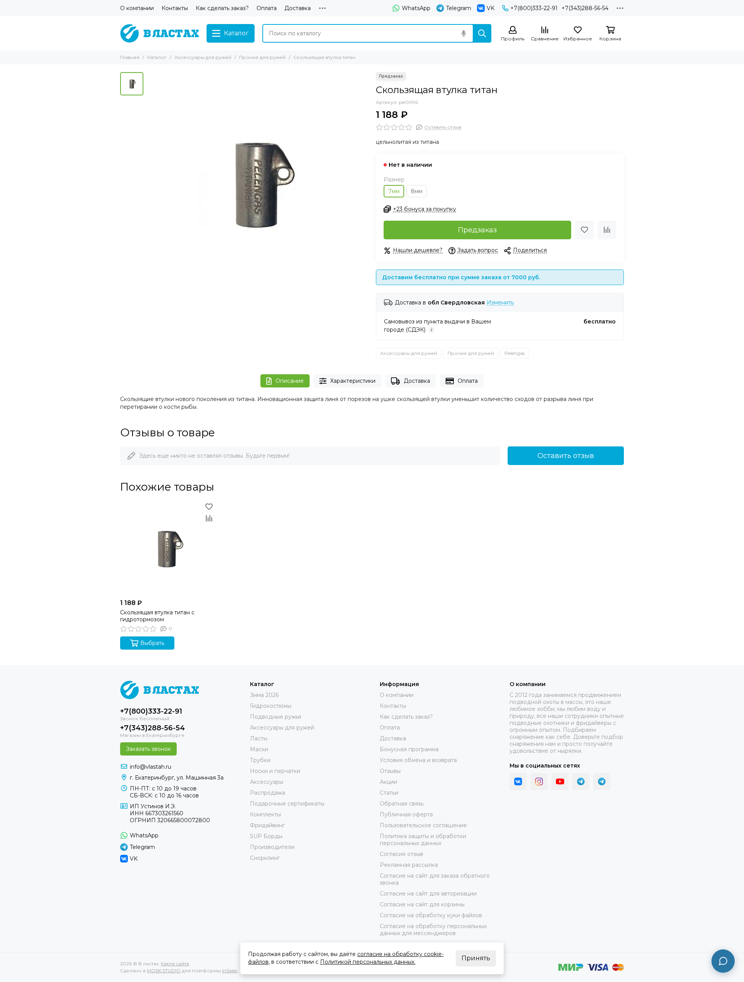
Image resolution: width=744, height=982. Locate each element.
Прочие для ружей (262, 57)
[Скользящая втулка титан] (257, 182)
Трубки (260, 760)
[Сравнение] (607, 230)
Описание (290, 380)
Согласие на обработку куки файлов (431, 915)
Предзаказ (477, 230)
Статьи (389, 792)
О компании (137, 8)
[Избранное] (584, 230)
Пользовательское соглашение (423, 825)
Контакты (175, 8)
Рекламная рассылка (409, 864)
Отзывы (390, 771)
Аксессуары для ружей (202, 57)
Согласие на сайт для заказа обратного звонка (435, 879)
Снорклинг (265, 857)
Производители (272, 847)
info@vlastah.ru (150, 766)
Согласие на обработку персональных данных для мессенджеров (433, 930)
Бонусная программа (409, 749)
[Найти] (482, 33)
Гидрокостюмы (270, 705)
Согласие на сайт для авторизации (428, 893)
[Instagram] (539, 781)
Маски (259, 749)
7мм (394, 191)
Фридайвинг (267, 825)
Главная (130, 57)
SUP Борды (266, 836)
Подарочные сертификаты (287, 803)
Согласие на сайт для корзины (422, 904)
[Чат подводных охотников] (601, 781)
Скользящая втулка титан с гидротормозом (157, 616)
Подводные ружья (275, 716)
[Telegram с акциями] (580, 781)
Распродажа (267, 792)
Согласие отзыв (401, 854)
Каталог (157, 57)
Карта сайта (175, 963)
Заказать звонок (148, 748)
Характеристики (352, 380)
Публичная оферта (406, 814)
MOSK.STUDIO (164, 970)
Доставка (297, 8)
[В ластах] (159, 33)
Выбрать (152, 643)
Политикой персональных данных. (367, 961)
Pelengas (515, 353)
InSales (229, 970)
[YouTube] (559, 781)
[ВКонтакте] (518, 781)
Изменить (500, 303)
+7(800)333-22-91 (534, 8)
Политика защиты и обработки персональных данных (423, 840)
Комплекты (265, 814)
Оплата (267, 8)
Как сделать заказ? (222, 8)
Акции (388, 781)
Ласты (258, 738)
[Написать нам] (723, 961)
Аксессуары (266, 781)
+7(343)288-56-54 (584, 8)
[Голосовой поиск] (463, 33)
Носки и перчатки (275, 771)
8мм (416, 191)
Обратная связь (402, 803)
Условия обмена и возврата (418, 760)
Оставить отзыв (565, 455)
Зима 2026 (264, 695)
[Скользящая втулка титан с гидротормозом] (167, 548)
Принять (476, 958)
